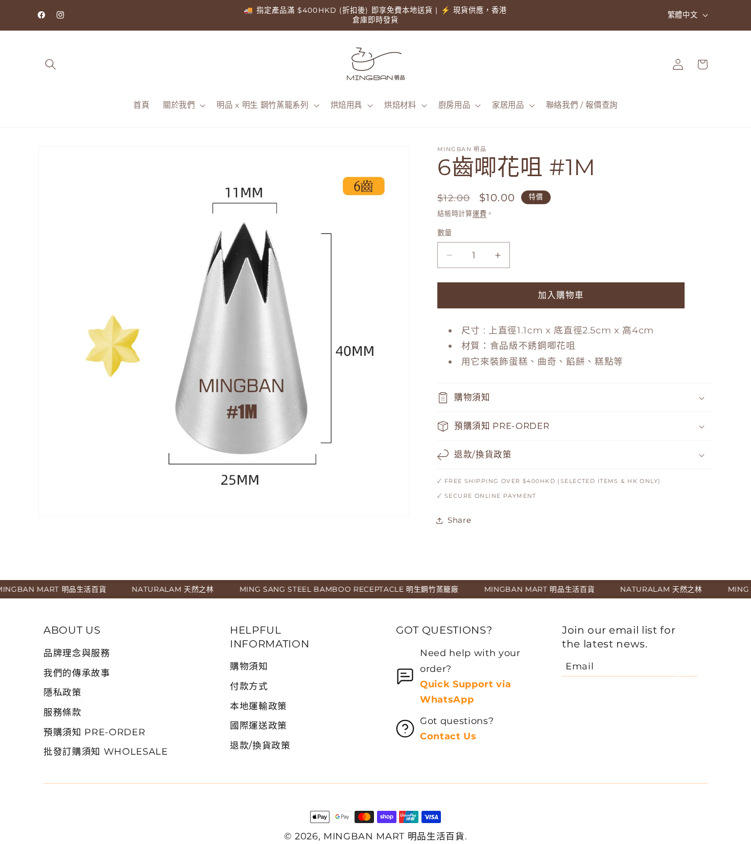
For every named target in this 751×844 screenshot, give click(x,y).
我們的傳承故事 (76, 672)
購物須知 (249, 666)
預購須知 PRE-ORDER (94, 732)
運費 (480, 213)
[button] (50, 64)
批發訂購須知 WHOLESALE (105, 751)
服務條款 (62, 712)
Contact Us (448, 736)
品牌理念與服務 (76, 652)
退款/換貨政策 (260, 745)
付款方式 (249, 686)
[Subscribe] (688, 666)
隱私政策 (62, 692)
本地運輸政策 (258, 706)
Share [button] (459, 520)
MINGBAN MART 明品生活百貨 (394, 836)
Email (580, 666)
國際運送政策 (258, 725)
